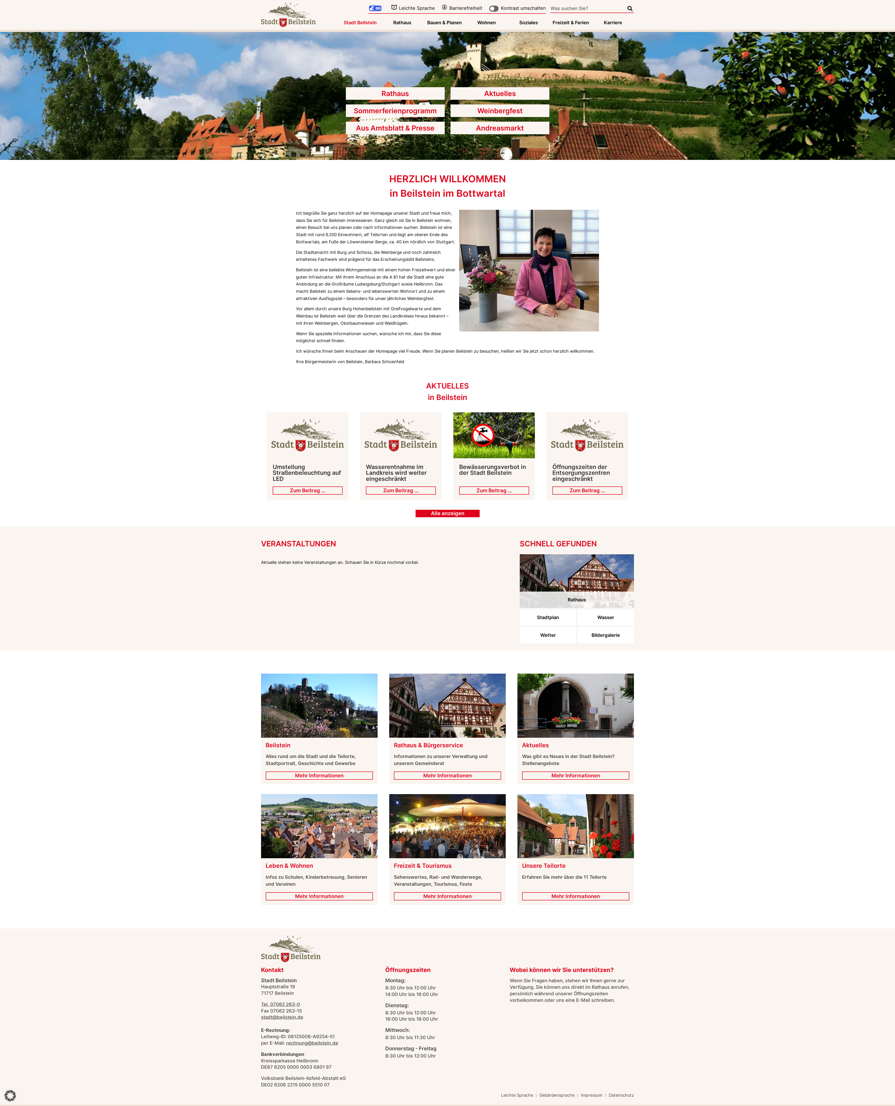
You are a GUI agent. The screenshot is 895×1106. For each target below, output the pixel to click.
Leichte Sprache (417, 8)
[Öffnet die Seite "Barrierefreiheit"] (444, 7)
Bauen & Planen (444, 22)
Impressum (591, 1095)
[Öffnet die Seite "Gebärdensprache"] (375, 8)
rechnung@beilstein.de (312, 1043)
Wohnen (486, 22)
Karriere (613, 22)
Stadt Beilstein (360, 22)
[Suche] (630, 9)
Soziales (528, 22)
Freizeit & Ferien (571, 22)
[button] (10, 1095)
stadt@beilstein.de (282, 1017)
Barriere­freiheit (465, 8)
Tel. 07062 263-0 (280, 1004)
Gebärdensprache (557, 1095)
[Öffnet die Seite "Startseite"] (288, 14)
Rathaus (402, 22)
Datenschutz (621, 1095)
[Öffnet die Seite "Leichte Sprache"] (394, 7)
